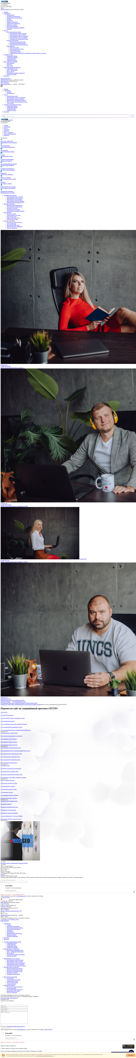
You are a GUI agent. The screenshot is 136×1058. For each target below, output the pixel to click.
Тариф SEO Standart (12, 57)
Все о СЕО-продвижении (10, 61)
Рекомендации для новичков (11, 949)
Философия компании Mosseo (15, 927)
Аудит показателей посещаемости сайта (11, 727)
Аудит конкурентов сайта (7, 721)
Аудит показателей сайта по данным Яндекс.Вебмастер (15, 730)
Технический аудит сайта (17, 49)
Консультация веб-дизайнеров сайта (10, 759)
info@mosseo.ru (5, 81)
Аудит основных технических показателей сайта (14, 724)
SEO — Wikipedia (8, 132)
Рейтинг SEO (33, 703)
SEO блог (9, 64)
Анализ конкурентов (15, 51)
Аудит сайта (10, 103)
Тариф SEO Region (12, 56)
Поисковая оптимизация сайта (15, 950)
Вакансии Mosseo (11, 935)
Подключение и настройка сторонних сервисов (13, 777)
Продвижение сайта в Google (18, 34)
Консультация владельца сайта (9, 762)
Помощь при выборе (9, 221)
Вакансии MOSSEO (12, 22)
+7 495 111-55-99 (5, 897)
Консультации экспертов (10, 977)
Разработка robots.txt (6, 804)
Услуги (6, 30)
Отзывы (9, 19)
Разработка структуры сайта (8, 810)
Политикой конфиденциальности (16, 1026)
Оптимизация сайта (12, 68)
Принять (130, 1055)
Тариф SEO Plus (11, 59)
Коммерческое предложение (14, 17)
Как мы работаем (11, 988)
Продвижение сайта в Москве (9, 739)
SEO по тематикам (12, 992)
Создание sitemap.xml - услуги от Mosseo (11, 816)
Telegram (6, 82)
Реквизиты (10, 20)
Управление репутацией (13, 974)
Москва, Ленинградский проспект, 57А (11, 911)
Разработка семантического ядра (9, 807)
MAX (2, 82)
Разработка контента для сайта (9, 798)
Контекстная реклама (12, 40)
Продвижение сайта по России (9, 745)
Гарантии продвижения (13, 23)
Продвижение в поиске (10, 195)
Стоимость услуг (8, 54)
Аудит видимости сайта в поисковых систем (13, 718)
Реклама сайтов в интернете (11, 967)
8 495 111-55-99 (5, 905)
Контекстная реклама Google (18, 43)
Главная (6, 12)
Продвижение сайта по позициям (19, 36)
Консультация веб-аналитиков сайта (10, 756)
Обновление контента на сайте (9, 783)
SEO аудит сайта (14, 47)
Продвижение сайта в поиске (12, 958)
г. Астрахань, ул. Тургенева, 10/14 (10, 919)
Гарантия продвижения (13, 926)
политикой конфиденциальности (45, 1056)
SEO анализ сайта (15, 50)
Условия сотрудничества (13, 16)
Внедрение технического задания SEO (11, 768)
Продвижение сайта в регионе (9, 742)
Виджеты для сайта (12, 972)
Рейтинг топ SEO (11, 74)
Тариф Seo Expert (11, 110)
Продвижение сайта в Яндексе (18, 33)
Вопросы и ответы (12, 25)
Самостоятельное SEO (10, 134)
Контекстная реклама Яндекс (18, 42)
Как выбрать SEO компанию (14, 989)
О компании (7, 13)
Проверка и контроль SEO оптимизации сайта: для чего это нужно (28, 53)
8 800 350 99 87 (5, 9)
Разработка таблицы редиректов (9, 813)
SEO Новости (10, 63)
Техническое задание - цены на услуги (11, 819)
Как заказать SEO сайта (13, 991)
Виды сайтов (10, 71)
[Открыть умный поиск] (132, 116)
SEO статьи (10, 66)
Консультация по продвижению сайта (17, 101)
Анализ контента (11, 984)
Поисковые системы (24, 703)
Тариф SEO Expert (12, 60)
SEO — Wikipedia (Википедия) (15, 951)
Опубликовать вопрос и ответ (9, 789)
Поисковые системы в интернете (16, 73)
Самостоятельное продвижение (12, 67)
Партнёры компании (12, 26)
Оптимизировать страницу (8, 786)
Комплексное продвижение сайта (19, 39)
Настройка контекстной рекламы (19, 44)
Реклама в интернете (9, 204)
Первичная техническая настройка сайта (12, 774)
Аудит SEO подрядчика (7, 715)
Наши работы (10, 15)
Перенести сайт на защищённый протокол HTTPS (14, 863)
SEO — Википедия (12, 70)
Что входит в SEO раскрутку (14, 986)
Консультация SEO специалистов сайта (11, 753)
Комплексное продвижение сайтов (16, 100)
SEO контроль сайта (12, 982)
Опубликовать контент (7, 792)
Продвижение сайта (12, 96)
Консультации (10, 46)
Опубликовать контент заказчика (9, 795)
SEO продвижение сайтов (14, 32)
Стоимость (7, 129)
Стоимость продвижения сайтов (12, 104)
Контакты (6, 76)
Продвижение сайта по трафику (18, 37)
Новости (9, 29)
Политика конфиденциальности (9, 998)
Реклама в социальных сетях (14, 971)
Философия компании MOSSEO (15, 27)
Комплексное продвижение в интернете (11, 736)
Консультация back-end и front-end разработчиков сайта (15, 750)
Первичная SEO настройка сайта (9, 771)
